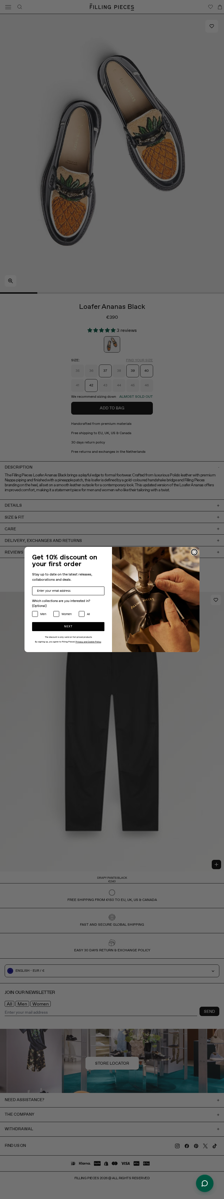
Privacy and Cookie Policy (88, 641)
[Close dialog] (194, 552)
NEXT (68, 626)
